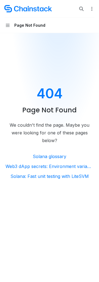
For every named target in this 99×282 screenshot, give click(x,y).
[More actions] (92, 9)
